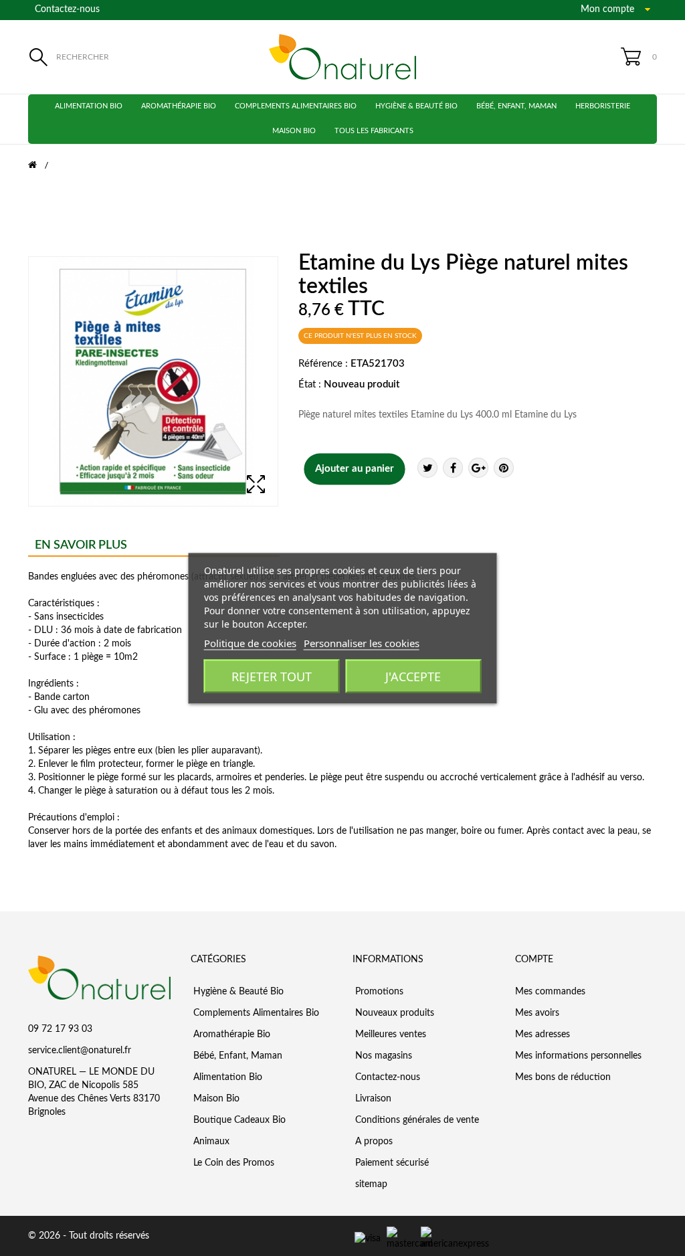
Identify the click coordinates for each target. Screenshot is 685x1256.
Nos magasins (382, 1056)
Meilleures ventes (389, 1034)
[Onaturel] (342, 57)
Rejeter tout (271, 676)
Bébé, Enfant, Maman (516, 106)
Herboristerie (602, 106)
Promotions (378, 991)
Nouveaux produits (393, 1013)
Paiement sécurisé (391, 1163)
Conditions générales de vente (416, 1120)
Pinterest (504, 468)
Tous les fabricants (373, 130)
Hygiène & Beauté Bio (416, 106)
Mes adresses (542, 1034)
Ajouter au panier (354, 469)
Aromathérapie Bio (178, 106)
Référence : (323, 364)
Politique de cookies (250, 642)
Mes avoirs (537, 1013)
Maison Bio (294, 130)
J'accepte (413, 676)
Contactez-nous (67, 9)
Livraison (372, 1098)
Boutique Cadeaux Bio (238, 1120)
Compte (534, 959)
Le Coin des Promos (232, 1163)
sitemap (370, 1184)
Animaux (210, 1141)
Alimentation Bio (88, 106)
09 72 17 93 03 (60, 1029)
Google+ (478, 468)
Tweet (427, 468)
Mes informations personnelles (578, 1056)
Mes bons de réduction (563, 1077)
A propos (373, 1141)
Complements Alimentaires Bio (296, 106)
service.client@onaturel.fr (79, 1050)
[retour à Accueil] (41, 165)
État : (309, 384)
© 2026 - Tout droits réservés (88, 1236)
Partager (453, 468)
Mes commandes (550, 991)
